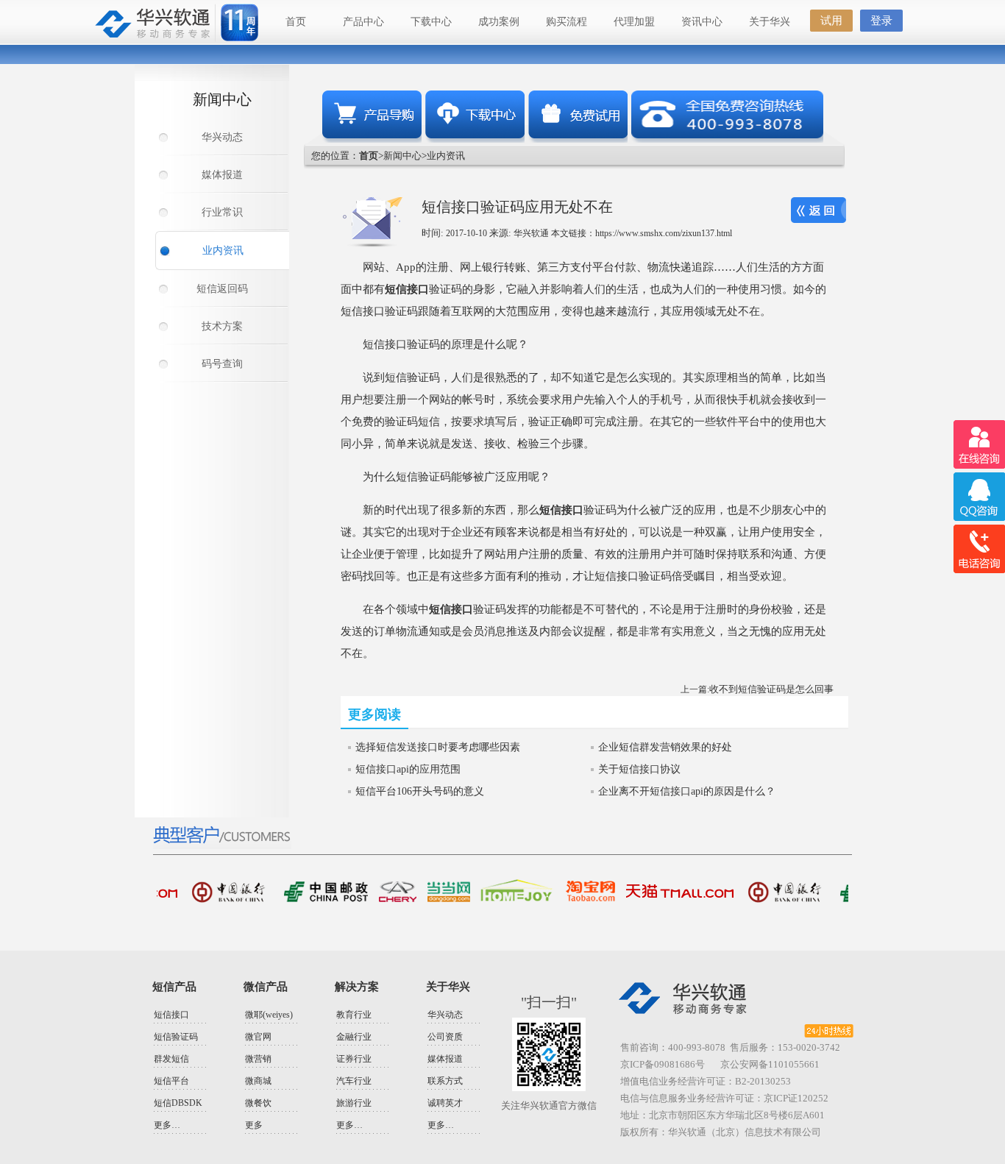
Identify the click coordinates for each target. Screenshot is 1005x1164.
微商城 (258, 1081)
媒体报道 (222, 174)
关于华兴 (769, 21)
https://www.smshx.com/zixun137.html (663, 233)
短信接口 (171, 1014)
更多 (254, 1125)
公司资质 (445, 1037)
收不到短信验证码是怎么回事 (771, 689)
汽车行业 (354, 1081)
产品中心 (363, 21)
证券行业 (354, 1059)
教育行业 (354, 1014)
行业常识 (222, 212)
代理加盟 (634, 21)
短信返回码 (222, 288)
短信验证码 (176, 1037)
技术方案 (222, 326)
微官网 (258, 1037)
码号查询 (222, 363)
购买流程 (566, 21)
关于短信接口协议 (639, 769)
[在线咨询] (979, 444)
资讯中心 (701, 21)
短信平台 (171, 1081)
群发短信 (171, 1059)
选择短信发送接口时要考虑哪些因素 (437, 747)
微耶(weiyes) (269, 1014)
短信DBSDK (178, 1103)
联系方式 (445, 1081)
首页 (295, 21)
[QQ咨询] (979, 497)
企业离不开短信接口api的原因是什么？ (686, 791)
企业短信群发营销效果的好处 (665, 747)
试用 (831, 20)
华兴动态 (222, 137)
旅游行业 (354, 1103)
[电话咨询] (979, 549)
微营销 (258, 1059)
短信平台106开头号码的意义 (419, 791)
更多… (167, 1125)
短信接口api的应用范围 (408, 769)
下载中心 (431, 21)
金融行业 (354, 1037)
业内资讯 (223, 250)
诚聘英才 (445, 1103)
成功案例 (498, 21)
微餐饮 (258, 1103)
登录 (881, 20)
